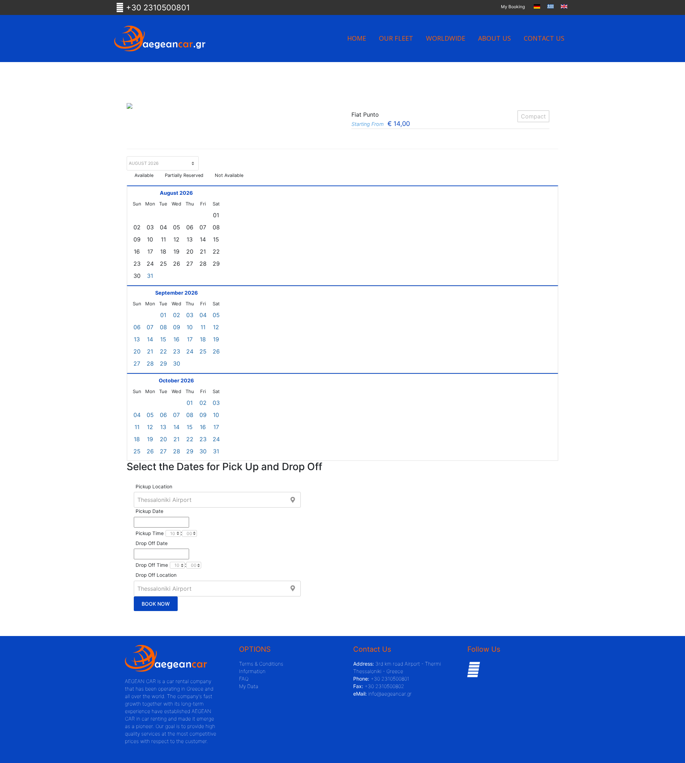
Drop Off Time (152, 565)
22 (163, 351)
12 (216, 327)
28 (150, 363)
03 (189, 315)
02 (176, 315)
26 (216, 351)
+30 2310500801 (157, 7)
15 (163, 339)
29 (163, 363)
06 (137, 327)
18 (203, 339)
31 (150, 275)
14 (150, 339)
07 (150, 327)
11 (203, 327)
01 (163, 315)
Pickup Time (150, 533)
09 (176, 327)
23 (176, 351)
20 (137, 351)
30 (176, 363)
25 (203, 351)
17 (190, 339)
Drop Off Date (152, 543)
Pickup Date (149, 511)
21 (150, 351)
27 (136, 363)
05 (216, 315)
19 (216, 339)
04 (203, 315)
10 (190, 327)
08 (163, 327)
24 (189, 351)
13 (137, 339)
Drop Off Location (156, 575)
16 (176, 339)
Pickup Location (154, 486)
